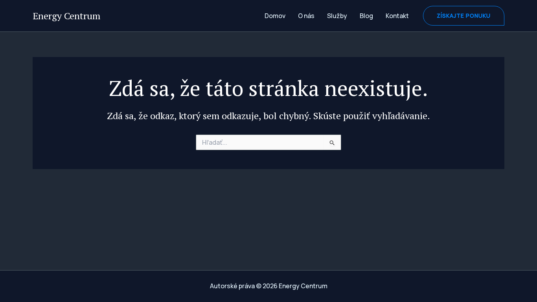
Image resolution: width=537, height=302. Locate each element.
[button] (463, 16)
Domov (275, 15)
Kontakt (397, 15)
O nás (306, 15)
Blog (366, 15)
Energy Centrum (66, 15)
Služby (337, 15)
